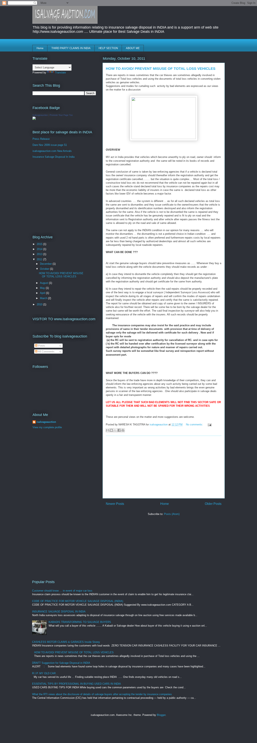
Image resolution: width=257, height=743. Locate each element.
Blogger (161, 714)
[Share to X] (115, 430)
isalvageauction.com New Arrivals (52, 150)
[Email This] (108, 430)
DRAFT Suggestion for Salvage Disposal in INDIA (61, 662)
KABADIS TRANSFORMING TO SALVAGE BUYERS (80, 622)
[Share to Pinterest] (123, 430)
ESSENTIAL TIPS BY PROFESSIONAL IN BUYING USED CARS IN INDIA (76, 683)
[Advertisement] (163, 467)
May (43, 287)
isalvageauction (46, 421)
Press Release (41, 138)
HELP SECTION (108, 48)
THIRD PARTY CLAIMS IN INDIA (71, 48)
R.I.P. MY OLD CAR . (44, 673)
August (44, 282)
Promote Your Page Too (61, 115)
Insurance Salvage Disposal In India (53, 156)
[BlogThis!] (111, 430)
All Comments (45, 351)
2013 (40, 254)
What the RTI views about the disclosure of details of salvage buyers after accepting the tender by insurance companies (102, 694)
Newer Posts (115, 503)
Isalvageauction (40, 115)
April (43, 292)
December (46, 263)
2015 (40, 244)
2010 (40, 304)
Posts (41, 345)
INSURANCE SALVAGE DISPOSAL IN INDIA (59, 611)
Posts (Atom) (171, 514)
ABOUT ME (133, 48)
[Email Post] (208, 424)
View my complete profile (47, 427)
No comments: (195, 424)
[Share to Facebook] (119, 430)
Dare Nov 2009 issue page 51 (50, 144)
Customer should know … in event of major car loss (62, 590)
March (44, 298)
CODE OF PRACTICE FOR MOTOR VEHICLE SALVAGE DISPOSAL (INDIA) (77, 601)
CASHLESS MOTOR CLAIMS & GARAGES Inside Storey (66, 641)
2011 (40, 259)
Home (40, 48)
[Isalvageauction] (34, 118)
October (45, 268)
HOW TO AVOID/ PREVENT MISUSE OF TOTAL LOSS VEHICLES (160, 69)
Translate (60, 72)
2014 (40, 249)
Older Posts (213, 503)
